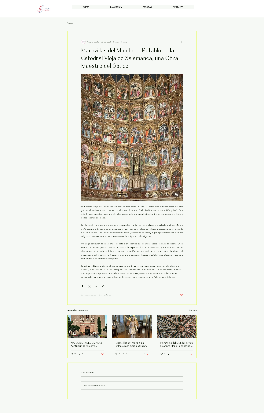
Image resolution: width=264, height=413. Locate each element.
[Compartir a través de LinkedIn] (96, 286)
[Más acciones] (181, 41)
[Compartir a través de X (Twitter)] (89, 286)
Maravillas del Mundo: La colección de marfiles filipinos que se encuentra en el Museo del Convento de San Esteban (131, 344)
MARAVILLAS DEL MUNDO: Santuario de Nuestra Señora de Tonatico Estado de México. (87, 344)
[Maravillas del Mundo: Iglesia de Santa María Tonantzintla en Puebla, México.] (176, 326)
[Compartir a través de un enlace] (102, 286)
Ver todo (193, 310)
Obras (70, 23)
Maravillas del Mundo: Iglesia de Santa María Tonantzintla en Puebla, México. (176, 344)
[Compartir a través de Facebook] (82, 286)
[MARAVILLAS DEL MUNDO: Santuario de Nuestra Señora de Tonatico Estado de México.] (87, 326)
